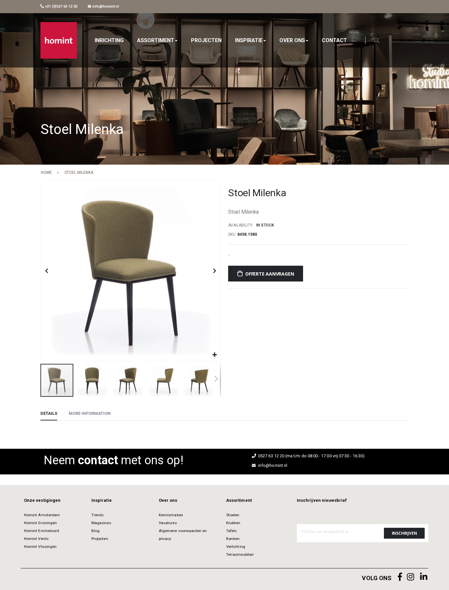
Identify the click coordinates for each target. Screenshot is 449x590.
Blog (95, 530)
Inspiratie (101, 500)
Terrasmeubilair (240, 554)
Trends (97, 515)
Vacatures (168, 523)
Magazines (101, 523)
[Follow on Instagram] (410, 577)
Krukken (233, 523)
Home (46, 172)
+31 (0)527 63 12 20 (60, 6)
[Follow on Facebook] (400, 577)
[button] (215, 355)
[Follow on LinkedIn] (423, 577)
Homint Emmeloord (41, 530)
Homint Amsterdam (42, 515)
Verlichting (235, 546)
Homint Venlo (36, 538)
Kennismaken (171, 515)
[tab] (48, 413)
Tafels (231, 530)
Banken (233, 538)
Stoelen (232, 515)
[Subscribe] (404, 533)
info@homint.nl (105, 6)
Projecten (99, 538)
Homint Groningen (40, 523)
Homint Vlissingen (40, 546)
